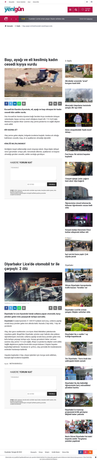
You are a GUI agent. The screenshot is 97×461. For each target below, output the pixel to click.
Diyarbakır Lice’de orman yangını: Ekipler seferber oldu (46, 19)
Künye (41, 452)
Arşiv (29, 2)
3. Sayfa (17, 26)
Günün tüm (86, 19)
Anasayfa (10, 26)
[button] (50, 104)
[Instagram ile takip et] (85, 452)
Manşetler (11, 2)
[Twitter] (11, 104)
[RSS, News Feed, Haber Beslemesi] (90, 452)
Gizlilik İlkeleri (56, 452)
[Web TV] (87, 2)
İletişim (47, 452)
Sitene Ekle (36, 2)
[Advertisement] (48, 43)
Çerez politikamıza (47, 459)
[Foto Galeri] (91, 2)
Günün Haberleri (21, 2)
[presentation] (11, 19)
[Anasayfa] (5, 2)
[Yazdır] (24, 104)
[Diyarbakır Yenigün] (14, 9)
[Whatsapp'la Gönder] (19, 104)
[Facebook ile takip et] (80, 452)
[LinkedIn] (15, 104)
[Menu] (70, 10)
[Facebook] (6, 104)
